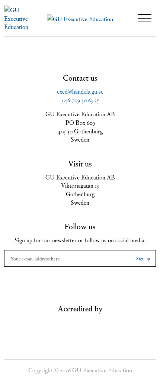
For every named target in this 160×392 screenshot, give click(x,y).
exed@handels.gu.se (80, 91)
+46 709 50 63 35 (80, 99)
